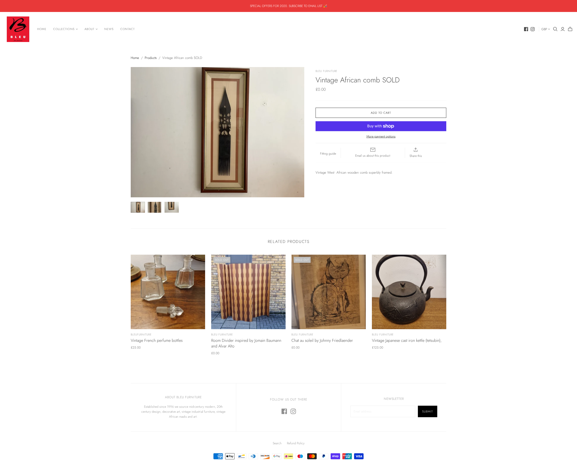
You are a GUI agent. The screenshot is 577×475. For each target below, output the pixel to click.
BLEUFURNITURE (141, 335)
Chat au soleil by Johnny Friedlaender (322, 340)
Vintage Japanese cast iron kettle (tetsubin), (407, 340)
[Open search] (555, 29)
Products (151, 57)
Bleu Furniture (222, 335)
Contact (127, 29)
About (89, 29)
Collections (63, 29)
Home (41, 29)
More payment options (381, 136)
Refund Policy (296, 443)
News (109, 29)
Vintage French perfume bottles (157, 340)
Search (277, 443)
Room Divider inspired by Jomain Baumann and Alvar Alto (246, 343)
